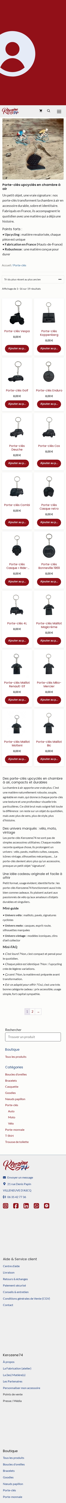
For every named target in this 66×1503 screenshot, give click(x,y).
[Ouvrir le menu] (59, 111)
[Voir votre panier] (41, 110)
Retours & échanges (15, 1279)
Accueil (6, 265)
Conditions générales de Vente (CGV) (26, 1298)
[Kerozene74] (10, 110)
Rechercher (13, 1030)
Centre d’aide (11, 1266)
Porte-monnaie (14, 1129)
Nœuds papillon (15, 1099)
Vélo (11, 1123)
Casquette (11, 1086)
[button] (49, 110)
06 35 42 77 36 (16, 1197)
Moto (11, 1117)
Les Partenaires (12, 1381)
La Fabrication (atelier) (17, 1368)
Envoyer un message (20, 1177)
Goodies (10, 1092)
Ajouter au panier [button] (18, 348)
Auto (11, 1111)
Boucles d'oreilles (14, 1464)
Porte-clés (11, 1105)
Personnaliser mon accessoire (21, 1388)
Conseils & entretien (16, 1292)
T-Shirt (9, 1135)
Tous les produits (15, 1056)
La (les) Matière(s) (14, 1375)
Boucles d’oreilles (16, 1074)
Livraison (8, 1272)
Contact (8, 1305)
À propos (8, 1361)
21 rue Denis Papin (19, 1184)
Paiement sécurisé (14, 1285)
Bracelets (11, 1080)
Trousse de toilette (17, 1141)
